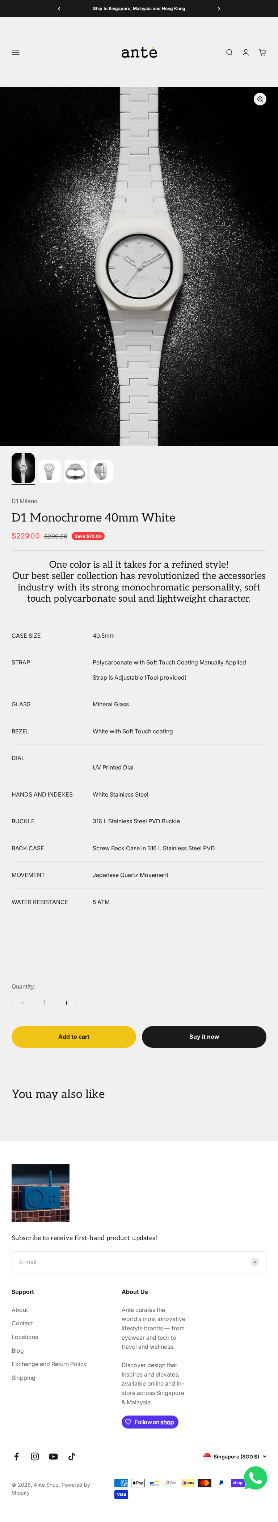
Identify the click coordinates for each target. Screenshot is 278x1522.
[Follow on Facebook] (16, 1456)
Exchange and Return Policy (49, 1364)
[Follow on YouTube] (53, 1456)
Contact (22, 1323)
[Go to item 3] (75, 472)
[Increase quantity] (66, 1003)
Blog (18, 1350)
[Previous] (59, 8)
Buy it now (204, 1036)
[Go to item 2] (49, 472)
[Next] (219, 8)
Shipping (23, 1377)
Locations (25, 1336)
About (20, 1309)
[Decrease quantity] (22, 1003)
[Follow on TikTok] (72, 1456)
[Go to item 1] (23, 469)
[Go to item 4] (101, 472)
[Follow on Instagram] (35, 1456)
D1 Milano (25, 501)
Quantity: (23, 986)
